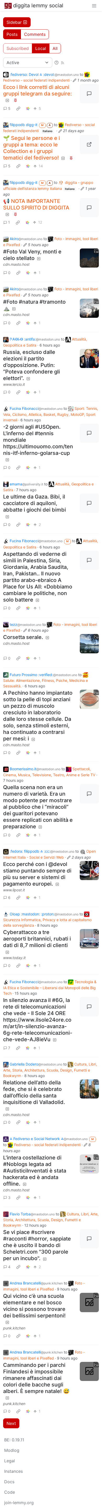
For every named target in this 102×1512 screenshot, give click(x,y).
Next (11, 1423)
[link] (18, 108)
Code (9, 1492)
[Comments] (89, 93)
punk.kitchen (14, 1328)
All (55, 48)
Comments (35, 34)
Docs (9, 1481)
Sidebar (14, 22)
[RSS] (62, 62)
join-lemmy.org (19, 1502)
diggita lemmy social (38, 5)
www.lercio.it (14, 384)
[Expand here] (89, 258)
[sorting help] (56, 62)
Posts (12, 34)
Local (40, 48)
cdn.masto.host (16, 264)
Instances (13, 1471)
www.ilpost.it (14, 890)
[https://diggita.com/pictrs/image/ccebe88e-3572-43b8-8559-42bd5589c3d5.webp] (89, 144)
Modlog (11, 1450)
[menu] (94, 5)
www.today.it (14, 957)
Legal (9, 1460)
